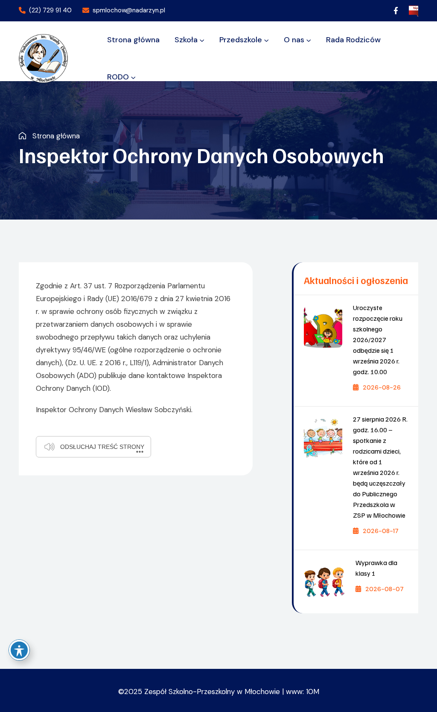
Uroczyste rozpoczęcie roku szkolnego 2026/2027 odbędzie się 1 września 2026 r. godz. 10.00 (377, 339)
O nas (294, 40)
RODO (118, 77)
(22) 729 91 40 (50, 10)
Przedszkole (240, 40)
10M (312, 691)
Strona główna (133, 40)
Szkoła (186, 40)
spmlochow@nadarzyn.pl (129, 10)
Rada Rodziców (353, 40)
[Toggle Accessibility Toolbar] (19, 650)
